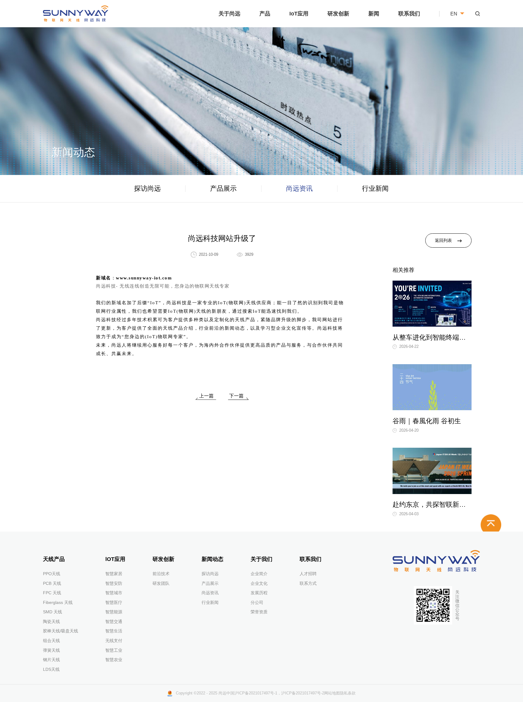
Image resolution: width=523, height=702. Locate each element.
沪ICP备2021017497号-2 (302, 693)
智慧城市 (113, 592)
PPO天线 (51, 573)
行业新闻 (375, 188)
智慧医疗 (113, 602)
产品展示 (223, 188)
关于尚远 (229, 14)
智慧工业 (113, 650)
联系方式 (308, 583)
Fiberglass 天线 (58, 602)
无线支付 (113, 640)
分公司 (257, 602)
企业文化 (259, 583)
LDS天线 (51, 669)
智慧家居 (113, 573)
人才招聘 (308, 573)
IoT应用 (298, 14)
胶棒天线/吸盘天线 (60, 630)
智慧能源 (113, 611)
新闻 (373, 14)
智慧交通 (113, 621)
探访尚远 (147, 188)
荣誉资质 (259, 611)
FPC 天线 (52, 592)
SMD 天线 (52, 611)
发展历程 (259, 592)
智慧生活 (113, 630)
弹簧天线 (51, 650)
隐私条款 (348, 693)
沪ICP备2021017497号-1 (255, 693)
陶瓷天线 (51, 621)
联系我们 (409, 14)
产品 (264, 14)
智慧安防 (113, 583)
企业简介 (259, 573)
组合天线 (51, 640)
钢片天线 (51, 659)
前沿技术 (161, 573)
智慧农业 (113, 659)
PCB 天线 (52, 583)
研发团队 (161, 583)
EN (453, 13)
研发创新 (338, 14)
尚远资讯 (299, 188)
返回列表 (443, 240)
